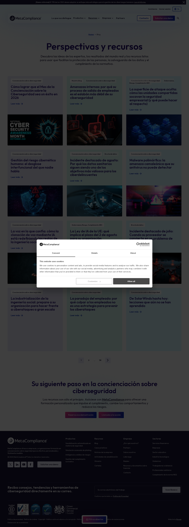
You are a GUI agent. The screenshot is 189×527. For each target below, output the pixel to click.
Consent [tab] (56, 253)
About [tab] (133, 253)
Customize (92, 281)
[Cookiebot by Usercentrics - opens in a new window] (138, 244)
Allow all (131, 281)
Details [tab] (94, 253)
